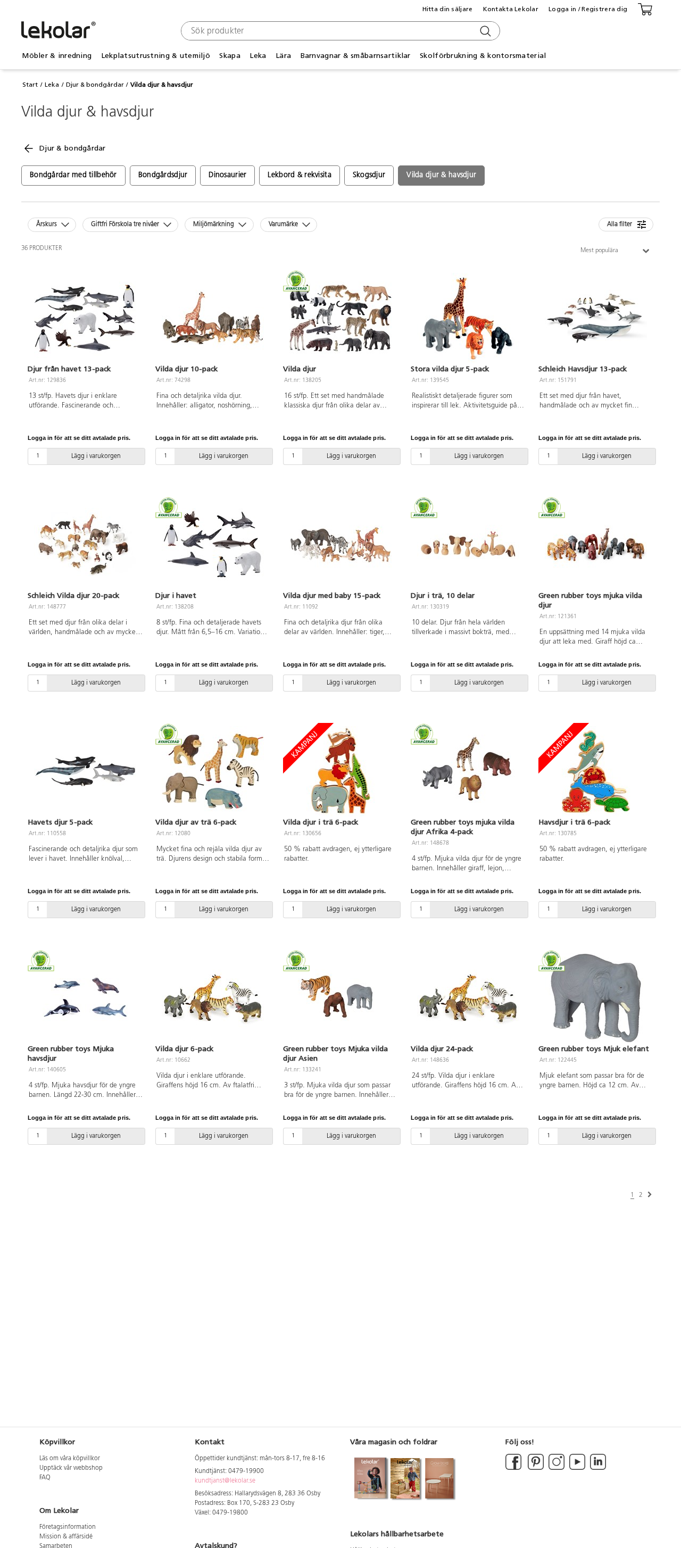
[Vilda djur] (340, 318)
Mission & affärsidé (66, 1537)
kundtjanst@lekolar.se (225, 1481)
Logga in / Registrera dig (588, 9)
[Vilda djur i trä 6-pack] (340, 771)
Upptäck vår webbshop (71, 1468)
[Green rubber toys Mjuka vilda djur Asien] (340, 998)
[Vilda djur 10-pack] (212, 318)
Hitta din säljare (447, 9)
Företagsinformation (67, 1527)
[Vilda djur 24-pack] (468, 998)
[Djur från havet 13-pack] (85, 318)
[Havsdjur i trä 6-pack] (595, 771)
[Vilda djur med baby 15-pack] (340, 545)
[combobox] (339, 31)
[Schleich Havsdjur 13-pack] (595, 318)
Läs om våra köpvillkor (69, 1458)
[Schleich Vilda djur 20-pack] (85, 545)
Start (30, 84)
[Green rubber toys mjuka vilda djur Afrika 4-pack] (468, 771)
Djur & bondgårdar (95, 84)
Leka (52, 84)
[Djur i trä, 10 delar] (468, 545)
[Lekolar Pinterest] (535, 1468)
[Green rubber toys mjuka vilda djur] (595, 545)
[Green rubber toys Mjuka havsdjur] (85, 998)
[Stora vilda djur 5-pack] (468, 318)
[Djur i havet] (212, 545)
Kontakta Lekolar (510, 9)
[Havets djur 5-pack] (85, 771)
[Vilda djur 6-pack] (212, 998)
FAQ (45, 1478)
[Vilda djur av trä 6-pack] (212, 771)
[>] (649, 1195)
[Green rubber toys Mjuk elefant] (595, 998)
